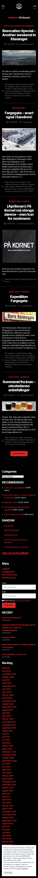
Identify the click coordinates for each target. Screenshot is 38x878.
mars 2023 (7, 692)
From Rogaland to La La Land (16, 547)
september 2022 (9, 707)
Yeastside (8, 367)
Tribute (30, 191)
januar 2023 (7, 698)
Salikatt (27, 93)
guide (23, 358)
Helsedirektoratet (27, 279)
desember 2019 (9, 782)
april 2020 (6, 770)
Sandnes (8, 96)
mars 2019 (6, 803)
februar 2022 (8, 719)
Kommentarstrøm (10, 575)
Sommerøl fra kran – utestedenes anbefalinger (19, 386)
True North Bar (20, 444)
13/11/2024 (11, 44)
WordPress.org (8, 578)
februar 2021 (7, 746)
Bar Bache (23, 353)
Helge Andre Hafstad (12, 279)
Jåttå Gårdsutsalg (11, 530)
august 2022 (7, 710)
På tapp (22, 442)
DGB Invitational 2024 (13, 514)
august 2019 (7, 791)
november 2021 (9, 725)
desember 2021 (9, 722)
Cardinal (24, 87)
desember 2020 (9, 752)
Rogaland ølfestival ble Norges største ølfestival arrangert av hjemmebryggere (18, 627)
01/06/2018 (11, 395)
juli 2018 (5, 827)
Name (4, 583)
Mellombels (27, 91)
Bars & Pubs (9, 26)
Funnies (26, 201)
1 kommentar (27, 122)
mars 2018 (6, 839)
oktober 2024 (8, 677)
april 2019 (6, 800)
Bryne (18, 87)
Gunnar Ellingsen (11, 360)
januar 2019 (7, 809)
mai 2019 (6, 797)
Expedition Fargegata (19, 298)
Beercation (20, 26)
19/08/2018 (12, 306)
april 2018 (6, 836)
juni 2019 (6, 794)
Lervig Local (9, 91)
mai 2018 (6, 833)
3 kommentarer (26, 306)
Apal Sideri (19, 84)
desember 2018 (9, 812)
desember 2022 (9, 701)
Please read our (17, 601)
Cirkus (30, 87)
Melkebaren (18, 91)
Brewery (30, 26)
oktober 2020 (8, 758)
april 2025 (6, 671)
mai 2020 (6, 767)
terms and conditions (23, 601)
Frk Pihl (17, 358)
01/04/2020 (13, 122)
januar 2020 (7, 779)
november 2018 (9, 815)
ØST (33, 91)
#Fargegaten (9, 84)
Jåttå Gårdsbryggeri (19, 89)
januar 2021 (7, 749)
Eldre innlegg (19, 454)
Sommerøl (29, 442)
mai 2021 (6, 740)
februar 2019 (7, 806)
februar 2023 (8, 695)
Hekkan (12, 187)
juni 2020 (6, 764)
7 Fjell (17, 353)
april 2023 (6, 689)
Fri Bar (12, 358)
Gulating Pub (30, 358)
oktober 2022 (8, 704)
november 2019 (9, 785)
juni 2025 (6, 668)
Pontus (20, 189)
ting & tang (8, 526)
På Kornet (8, 93)
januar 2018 (7, 844)
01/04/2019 (11, 224)
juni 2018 (6, 830)
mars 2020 (7, 773)
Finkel (7, 358)
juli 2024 (6, 680)
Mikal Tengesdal (26, 440)
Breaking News (19, 108)
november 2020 (9, 755)
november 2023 (9, 686)
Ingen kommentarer (27, 44)
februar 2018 (7, 842)
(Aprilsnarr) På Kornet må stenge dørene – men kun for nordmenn (19, 212)
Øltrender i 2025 (10, 502)
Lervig (30, 89)
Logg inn (6, 569)
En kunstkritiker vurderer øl (14, 654)
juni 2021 (6, 737)
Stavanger (15, 96)
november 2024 (9, 674)
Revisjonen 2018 (11, 535)
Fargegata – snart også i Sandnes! (19, 115)
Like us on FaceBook (15, 553)
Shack (21, 364)
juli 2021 (5, 734)
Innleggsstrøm (8, 572)
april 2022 (6, 716)
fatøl (6, 438)
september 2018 (9, 821)
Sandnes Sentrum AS (19, 191)
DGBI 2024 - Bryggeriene (14, 488)
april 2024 (6, 683)
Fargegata (31, 184)
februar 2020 (8, 776)
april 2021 (6, 743)
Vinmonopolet (25, 96)
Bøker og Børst (29, 84)
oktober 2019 (8, 788)
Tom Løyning (9, 444)
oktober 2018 (8, 818)
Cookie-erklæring (22, 868)
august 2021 (7, 731)
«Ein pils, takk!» (8, 637)
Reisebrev (8, 364)
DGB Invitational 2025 (11, 618)
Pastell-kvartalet (11, 189)
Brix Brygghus (10, 87)
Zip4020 (8, 98)
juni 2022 (6, 713)
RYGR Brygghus (18, 93)
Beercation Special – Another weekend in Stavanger (19, 35)
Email (4, 592)
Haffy (7, 187)
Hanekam (8, 89)
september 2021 (9, 728)
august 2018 (7, 824)
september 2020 (9, 761)
